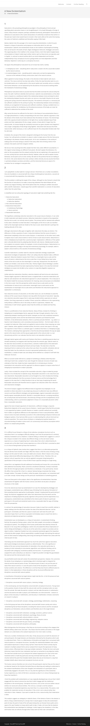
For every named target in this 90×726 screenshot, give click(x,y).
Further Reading (82, 724)
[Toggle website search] (87, 4)
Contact (74, 724)
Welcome (68, 724)
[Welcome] (5, 13)
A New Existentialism (12, 13)
